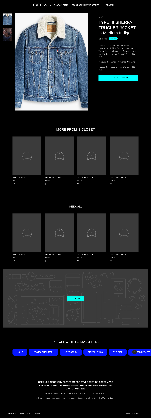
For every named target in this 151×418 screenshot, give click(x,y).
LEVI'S (101, 17)
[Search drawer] (142, 5)
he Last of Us (110, 54)
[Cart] (144, 5)
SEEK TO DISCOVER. (120, 78)
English (11, 413)
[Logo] (40, 5)
